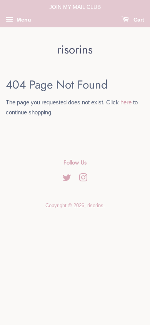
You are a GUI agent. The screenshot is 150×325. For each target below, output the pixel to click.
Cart (138, 20)
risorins (75, 50)
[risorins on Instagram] (83, 179)
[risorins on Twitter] (67, 179)
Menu (23, 20)
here (126, 102)
